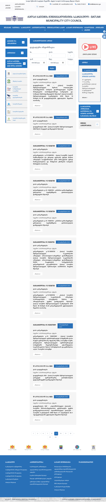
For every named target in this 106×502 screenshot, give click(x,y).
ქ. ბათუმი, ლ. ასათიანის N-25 (62, 4)
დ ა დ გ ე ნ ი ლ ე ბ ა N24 (42, 366)
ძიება (52, 68)
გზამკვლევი (58, 477)
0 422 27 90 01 (81, 4)
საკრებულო (26, 28)
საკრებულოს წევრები (11, 479)
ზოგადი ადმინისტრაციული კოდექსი (41, 478)
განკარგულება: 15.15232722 (44, 286)
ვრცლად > (38, 105)
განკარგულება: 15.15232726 (44, 146)
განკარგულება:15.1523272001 (44, 325)
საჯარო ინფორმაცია (74, 28)
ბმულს (77, 1)
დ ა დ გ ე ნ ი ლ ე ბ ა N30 (42, 76)
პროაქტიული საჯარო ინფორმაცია (20, 6)
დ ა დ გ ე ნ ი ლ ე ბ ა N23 (42, 397)
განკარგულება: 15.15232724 (44, 211)
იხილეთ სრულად (10, 482)
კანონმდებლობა (39, 28)
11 (65, 433)
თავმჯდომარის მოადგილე (13, 473)
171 (50, 437)
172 (56, 437)
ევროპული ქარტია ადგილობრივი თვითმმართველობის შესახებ (39, 483)
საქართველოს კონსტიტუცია (38, 466)
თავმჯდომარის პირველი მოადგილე (16, 469)
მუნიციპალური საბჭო (56, 28)
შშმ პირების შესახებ (60, 483)
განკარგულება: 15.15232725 (44, 181)
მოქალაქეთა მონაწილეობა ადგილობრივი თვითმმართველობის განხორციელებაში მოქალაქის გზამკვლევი (65, 470)
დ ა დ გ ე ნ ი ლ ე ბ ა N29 (42, 117)
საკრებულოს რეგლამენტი (62, 486)
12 (70, 433)
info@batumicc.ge (95, 4)
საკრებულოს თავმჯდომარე (13, 466)
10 (60, 433)
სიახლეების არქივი (89, 29)
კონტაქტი (99, 28)
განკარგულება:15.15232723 (43, 242)
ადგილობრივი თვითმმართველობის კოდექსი (40, 471)
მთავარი (7, 28)
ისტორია (16, 28)
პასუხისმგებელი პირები (61, 480)
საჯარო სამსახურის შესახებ (38, 475)
